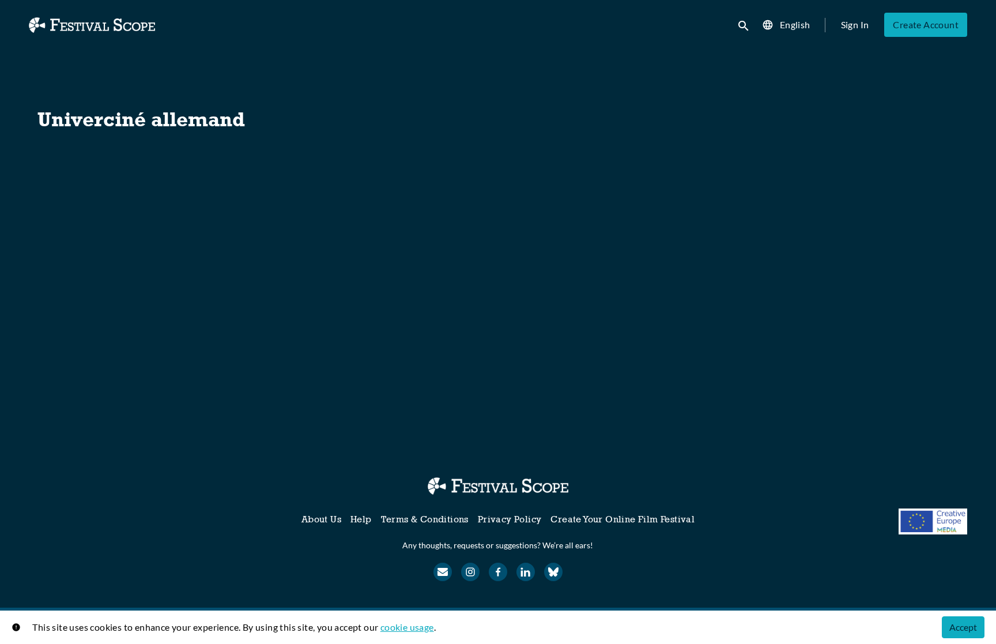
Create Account (926, 24)
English (795, 24)
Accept (963, 627)
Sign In (855, 24)
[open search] (744, 24)
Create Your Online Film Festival (622, 519)
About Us (321, 519)
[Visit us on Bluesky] (553, 572)
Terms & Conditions (425, 519)
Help (361, 519)
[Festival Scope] (498, 486)
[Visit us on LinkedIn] (525, 572)
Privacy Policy (510, 519)
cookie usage (407, 627)
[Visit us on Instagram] (470, 572)
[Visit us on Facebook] (498, 572)
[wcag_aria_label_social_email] (442, 572)
